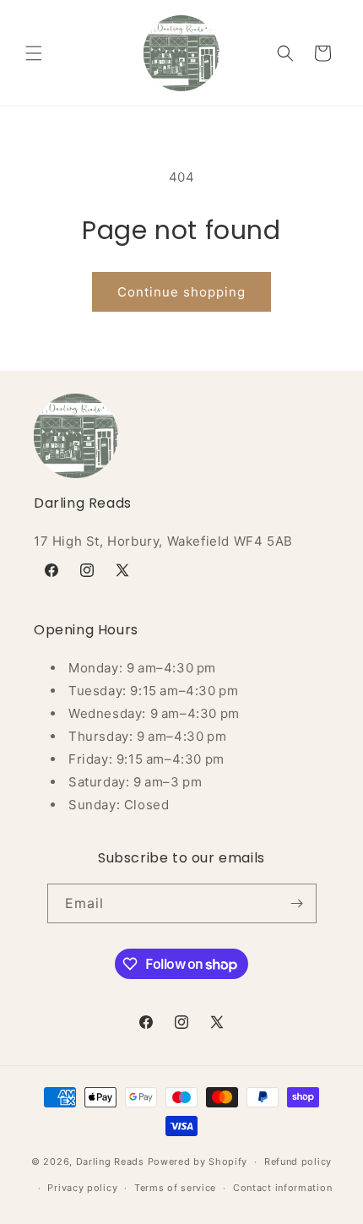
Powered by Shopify (198, 1161)
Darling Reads (110, 1161)
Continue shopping (181, 292)
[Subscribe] (297, 903)
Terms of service (175, 1188)
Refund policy (298, 1161)
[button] (33, 53)
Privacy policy (82, 1188)
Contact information (282, 1188)
